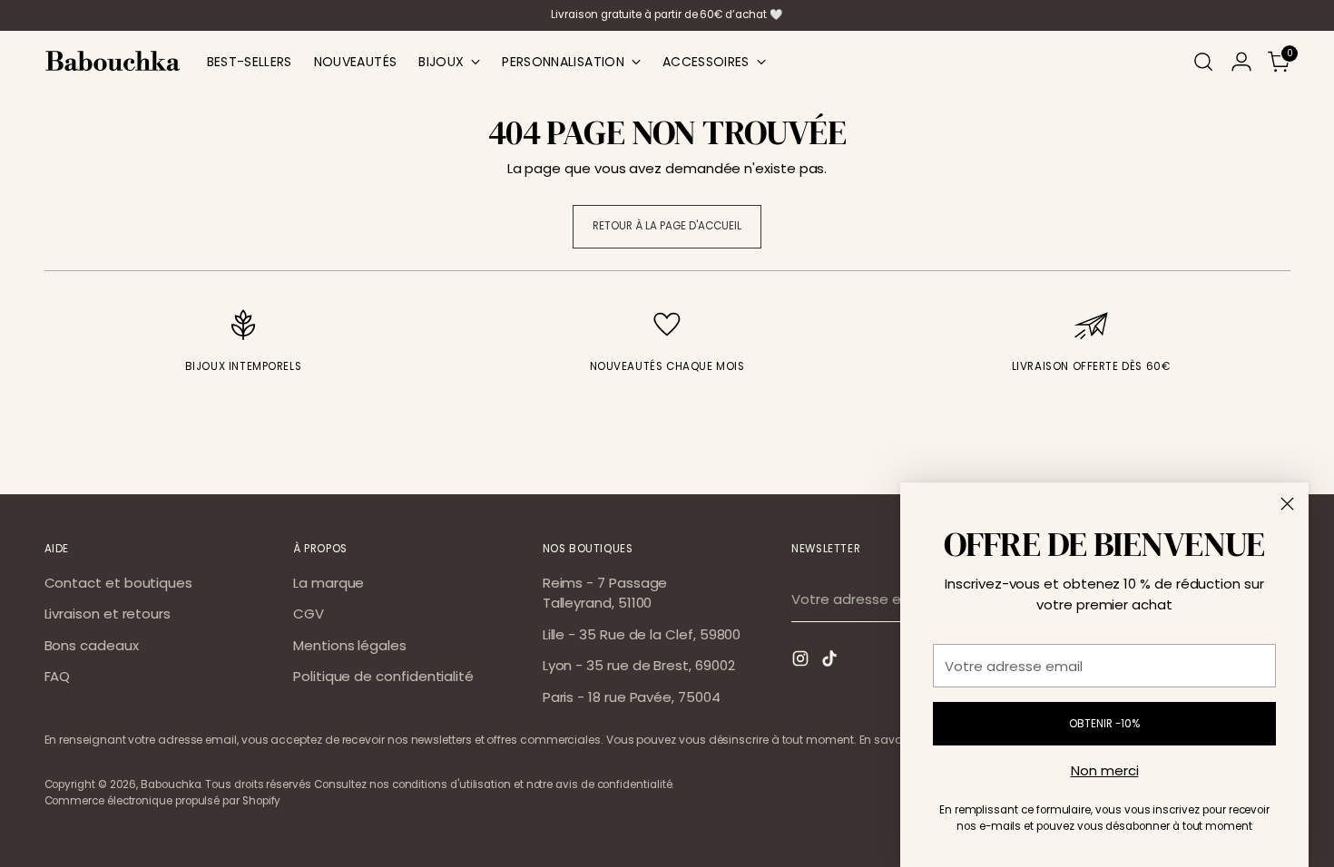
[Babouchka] (112, 61)
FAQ (57, 676)
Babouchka (171, 784)
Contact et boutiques (118, 582)
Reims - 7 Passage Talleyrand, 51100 (605, 593)
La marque (328, 582)
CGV (308, 613)
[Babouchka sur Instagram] (802, 661)
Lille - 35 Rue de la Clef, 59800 (642, 634)
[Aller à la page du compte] (1241, 62)
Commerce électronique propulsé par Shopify (162, 801)
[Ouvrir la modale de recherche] (1203, 62)
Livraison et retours (108, 613)
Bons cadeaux (91, 645)
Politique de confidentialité (383, 676)
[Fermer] (1287, 504)
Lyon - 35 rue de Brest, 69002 (639, 665)
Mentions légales (350, 645)
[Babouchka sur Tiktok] (831, 661)
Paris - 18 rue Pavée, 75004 (632, 696)
